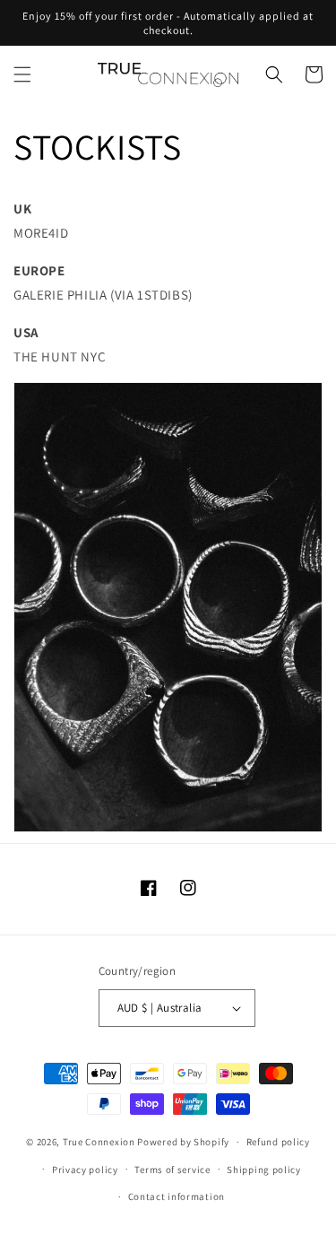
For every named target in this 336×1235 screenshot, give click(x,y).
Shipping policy (264, 1169)
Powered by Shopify (183, 1141)
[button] (22, 74)
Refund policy (278, 1141)
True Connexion (99, 1141)
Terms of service (172, 1169)
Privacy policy (85, 1169)
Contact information (176, 1196)
